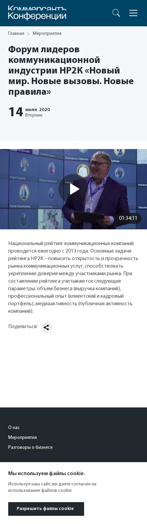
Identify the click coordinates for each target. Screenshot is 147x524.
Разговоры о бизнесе (30, 447)
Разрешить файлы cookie (45, 508)
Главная (16, 33)
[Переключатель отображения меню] (133, 13)
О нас (14, 427)
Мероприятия (22, 437)
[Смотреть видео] (73, 189)
